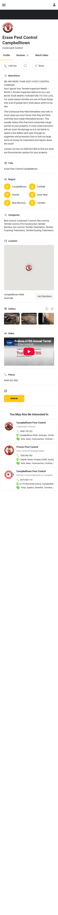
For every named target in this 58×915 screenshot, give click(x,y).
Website (14, 398)
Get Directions (45, 296)
